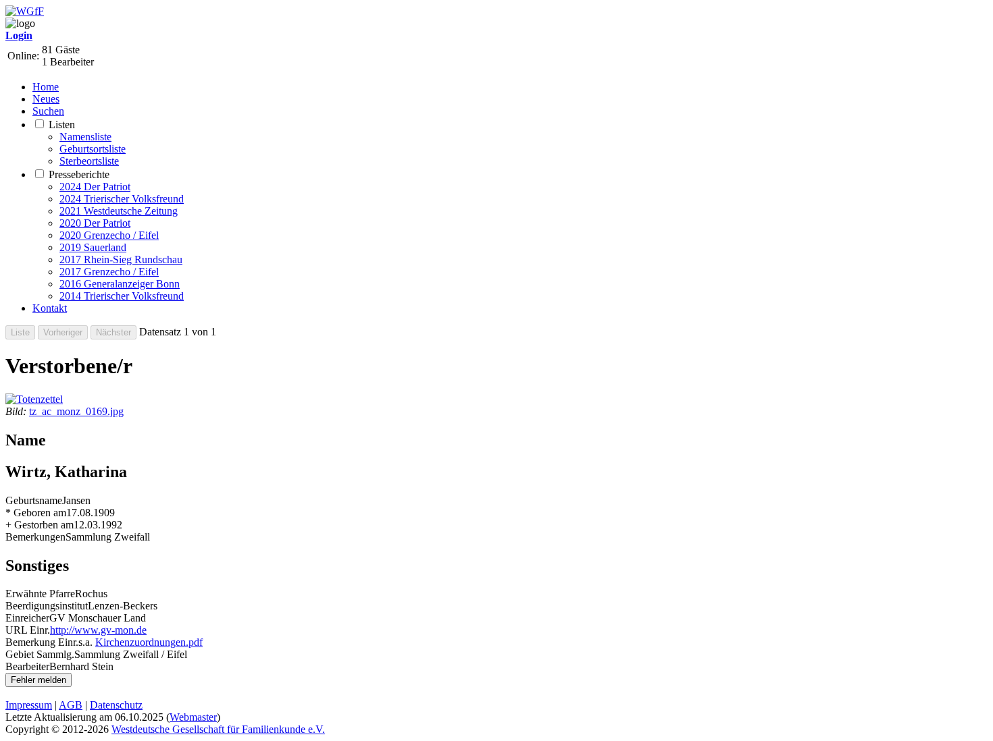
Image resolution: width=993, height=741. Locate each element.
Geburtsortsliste (92, 149)
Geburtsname (33, 500)
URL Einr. (27, 630)
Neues (45, 99)
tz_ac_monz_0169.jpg (76, 411)
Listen (62, 124)
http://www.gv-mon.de (98, 630)
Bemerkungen (35, 537)
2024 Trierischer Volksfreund (121, 198)
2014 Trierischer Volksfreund (121, 296)
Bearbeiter (27, 666)
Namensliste (85, 136)
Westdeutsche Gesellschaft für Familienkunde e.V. (218, 729)
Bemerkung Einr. (41, 642)
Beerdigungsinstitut (46, 605)
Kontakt (49, 308)
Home (45, 86)
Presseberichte (79, 174)
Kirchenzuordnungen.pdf (149, 642)
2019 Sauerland (92, 247)
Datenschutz (116, 705)
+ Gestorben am (39, 524)
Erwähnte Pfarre (40, 593)
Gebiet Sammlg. (39, 654)
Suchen (48, 111)
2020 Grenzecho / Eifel (109, 235)
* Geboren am (35, 512)
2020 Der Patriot (94, 223)
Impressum (28, 705)
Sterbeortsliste (89, 161)
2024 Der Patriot (94, 186)
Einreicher (27, 618)
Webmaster (193, 717)
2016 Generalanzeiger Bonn (119, 284)
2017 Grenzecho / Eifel (109, 271)
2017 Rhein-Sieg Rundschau (120, 259)
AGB (70, 705)
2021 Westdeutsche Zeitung (118, 211)
